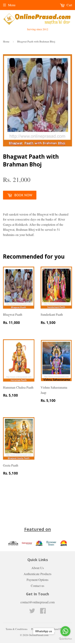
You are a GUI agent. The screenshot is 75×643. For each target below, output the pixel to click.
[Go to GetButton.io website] (65, 639)
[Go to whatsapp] (65, 631)
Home (6, 41)
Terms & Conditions (16, 629)
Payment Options (37, 579)
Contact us (37, 586)
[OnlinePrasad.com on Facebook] (43, 612)
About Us (37, 568)
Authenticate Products (37, 574)
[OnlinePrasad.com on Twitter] (32, 612)
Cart (69, 5)
